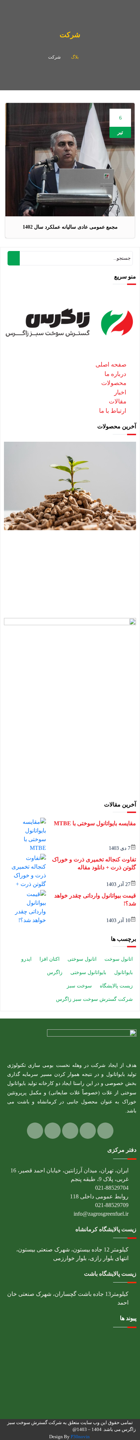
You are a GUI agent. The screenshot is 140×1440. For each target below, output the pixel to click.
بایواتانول (123, 972)
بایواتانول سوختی (88, 972)
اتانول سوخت (118, 959)
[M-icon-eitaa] (35, 1131)
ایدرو (26, 959)
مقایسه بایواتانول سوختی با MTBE (95, 823)
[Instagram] (88, 1131)
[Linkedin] (105, 1131)
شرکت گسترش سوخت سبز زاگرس (94, 999)
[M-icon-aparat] (53, 1131)
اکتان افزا (49, 959)
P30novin (80, 1436)
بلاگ (75, 57)
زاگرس (54, 972)
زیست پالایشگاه (116, 986)
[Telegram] (70, 1131)
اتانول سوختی (82, 959)
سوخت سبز (79, 986)
